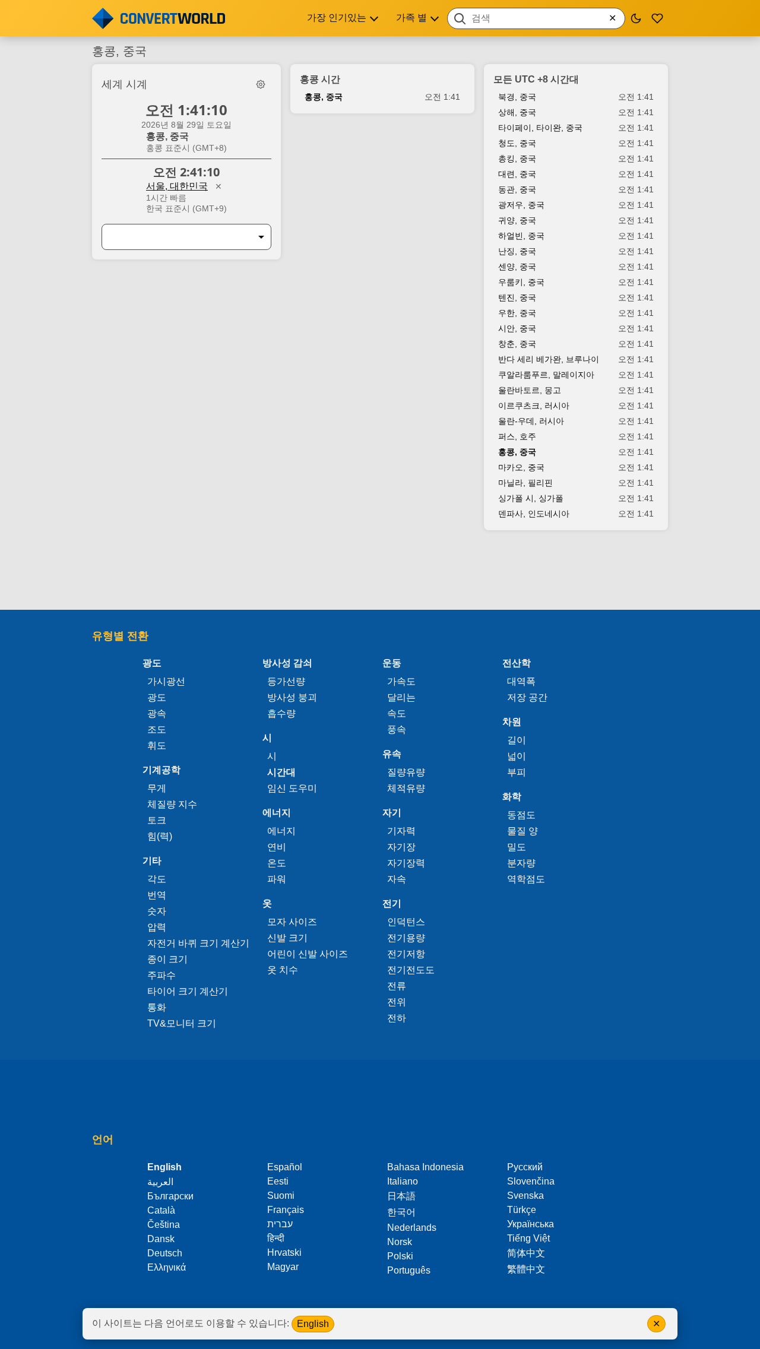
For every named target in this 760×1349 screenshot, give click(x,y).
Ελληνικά (166, 1267)
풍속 (396, 729)
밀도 (516, 847)
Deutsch (164, 1253)
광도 (156, 697)
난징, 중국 (517, 251)
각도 (156, 879)
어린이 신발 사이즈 (307, 954)
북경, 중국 (517, 97)
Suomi (280, 1195)
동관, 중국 (517, 189)
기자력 (401, 831)
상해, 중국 (517, 112)
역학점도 (526, 879)
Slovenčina (531, 1181)
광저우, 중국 (521, 205)
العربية (160, 1182)
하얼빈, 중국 (521, 235)
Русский (525, 1167)
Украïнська (530, 1224)
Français (285, 1210)
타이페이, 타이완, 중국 (540, 127)
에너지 (281, 831)
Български (170, 1196)
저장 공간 (527, 697)
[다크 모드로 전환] (636, 18)
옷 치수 (282, 970)
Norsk (399, 1242)
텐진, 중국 (517, 297)
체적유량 (406, 788)
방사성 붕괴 (292, 697)
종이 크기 (167, 959)
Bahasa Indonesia (425, 1167)
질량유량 (406, 772)
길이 (516, 740)
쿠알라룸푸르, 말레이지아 (546, 374)
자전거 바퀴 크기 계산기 (198, 943)
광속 (156, 713)
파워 (276, 879)
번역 (156, 895)
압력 (156, 927)
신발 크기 (287, 938)
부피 (516, 772)
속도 (396, 713)
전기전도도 (411, 970)
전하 (396, 1018)
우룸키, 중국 (521, 282)
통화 (156, 1007)
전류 (396, 986)
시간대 (281, 772)
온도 (276, 863)
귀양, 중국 (517, 220)
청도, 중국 (517, 143)
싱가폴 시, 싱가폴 (530, 498)
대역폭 (521, 681)
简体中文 (526, 1253)
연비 (276, 847)
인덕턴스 (406, 922)
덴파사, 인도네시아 (533, 513)
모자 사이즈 (292, 922)
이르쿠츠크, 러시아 (533, 405)
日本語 (401, 1196)
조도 (156, 729)
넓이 (516, 756)
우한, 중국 (517, 313)
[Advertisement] (380, 576)
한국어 (401, 1212)
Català (161, 1210)
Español (284, 1167)
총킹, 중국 (517, 158)
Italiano (402, 1181)
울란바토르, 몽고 (529, 390)
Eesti (278, 1181)
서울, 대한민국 (177, 186)
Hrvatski (284, 1252)
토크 (156, 820)
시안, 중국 (517, 328)
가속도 (401, 681)
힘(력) (159, 836)
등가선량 (286, 681)
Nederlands (411, 1228)
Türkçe (521, 1210)
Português (408, 1270)
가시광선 (166, 681)
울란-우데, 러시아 (531, 421)
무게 (156, 788)
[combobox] (536, 18)
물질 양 (522, 831)
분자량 (521, 863)
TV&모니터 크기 (181, 1023)
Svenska (525, 1195)
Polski (400, 1256)
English (313, 1324)
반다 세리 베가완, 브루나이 (548, 359)
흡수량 (281, 713)
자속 (396, 879)
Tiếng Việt (528, 1238)
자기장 (401, 847)
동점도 (521, 815)
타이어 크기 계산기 (187, 991)
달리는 (401, 697)
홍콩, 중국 (324, 97)
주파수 (161, 975)
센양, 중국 (517, 266)
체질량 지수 (172, 804)
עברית (280, 1224)
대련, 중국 (517, 174)
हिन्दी (275, 1238)
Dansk (161, 1239)
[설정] (260, 84)
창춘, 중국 (517, 344)
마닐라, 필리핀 (525, 482)
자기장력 (406, 863)
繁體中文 (526, 1269)
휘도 (156, 745)
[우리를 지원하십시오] (657, 18)
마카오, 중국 (521, 467)
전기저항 (406, 954)
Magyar (283, 1267)
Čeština (163, 1225)
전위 (396, 1002)
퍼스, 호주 (517, 436)
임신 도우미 (292, 788)
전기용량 (406, 938)
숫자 (156, 911)
